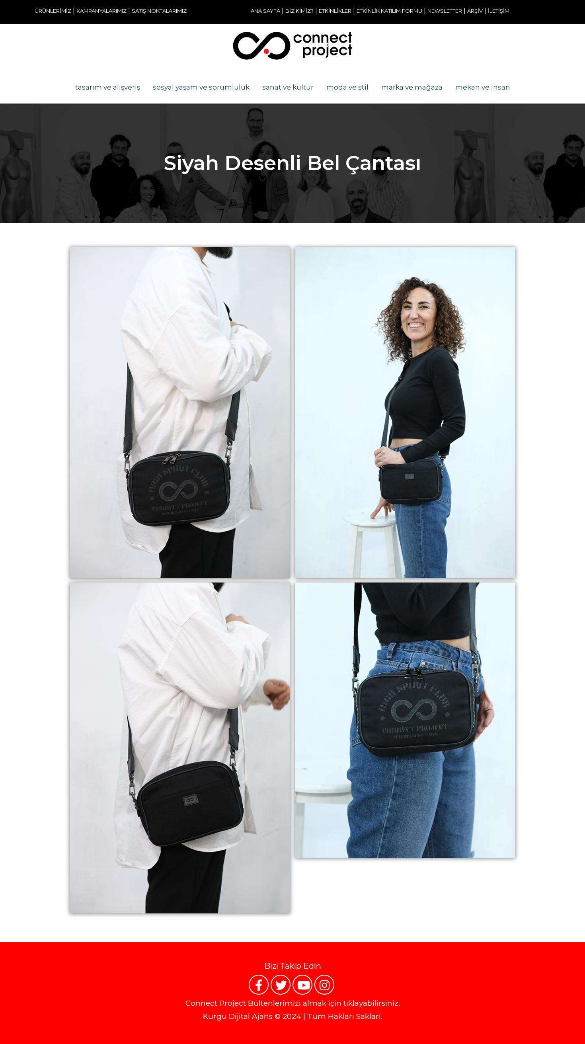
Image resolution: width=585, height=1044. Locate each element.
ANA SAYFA (265, 11)
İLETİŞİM (498, 11)
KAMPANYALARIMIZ (101, 11)
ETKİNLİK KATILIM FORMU (389, 11)
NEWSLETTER (444, 11)
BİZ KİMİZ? (299, 11)
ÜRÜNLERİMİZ (53, 11)
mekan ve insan (482, 87)
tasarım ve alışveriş (107, 87)
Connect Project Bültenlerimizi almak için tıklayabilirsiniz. (292, 1003)
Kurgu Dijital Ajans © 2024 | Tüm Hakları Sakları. (292, 1016)
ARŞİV (475, 11)
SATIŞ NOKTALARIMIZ (159, 11)
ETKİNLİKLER (335, 11)
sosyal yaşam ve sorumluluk (201, 87)
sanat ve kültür (288, 87)
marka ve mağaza (412, 87)
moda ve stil (347, 87)
